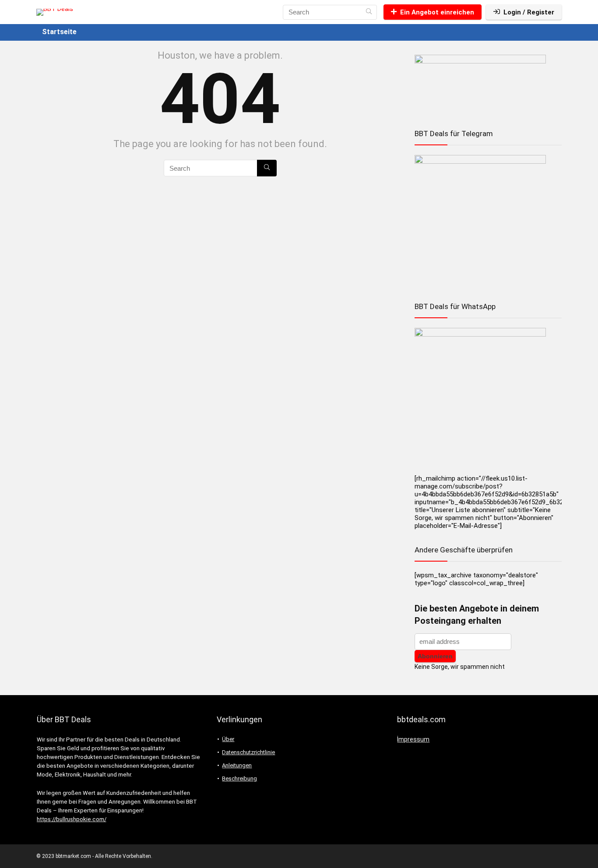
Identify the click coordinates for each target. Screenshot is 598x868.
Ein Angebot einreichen (437, 12)
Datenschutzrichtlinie (248, 752)
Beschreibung (239, 778)
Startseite (59, 32)
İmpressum (413, 739)
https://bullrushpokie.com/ (71, 819)
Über (228, 739)
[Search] (369, 12)
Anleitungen (237, 765)
